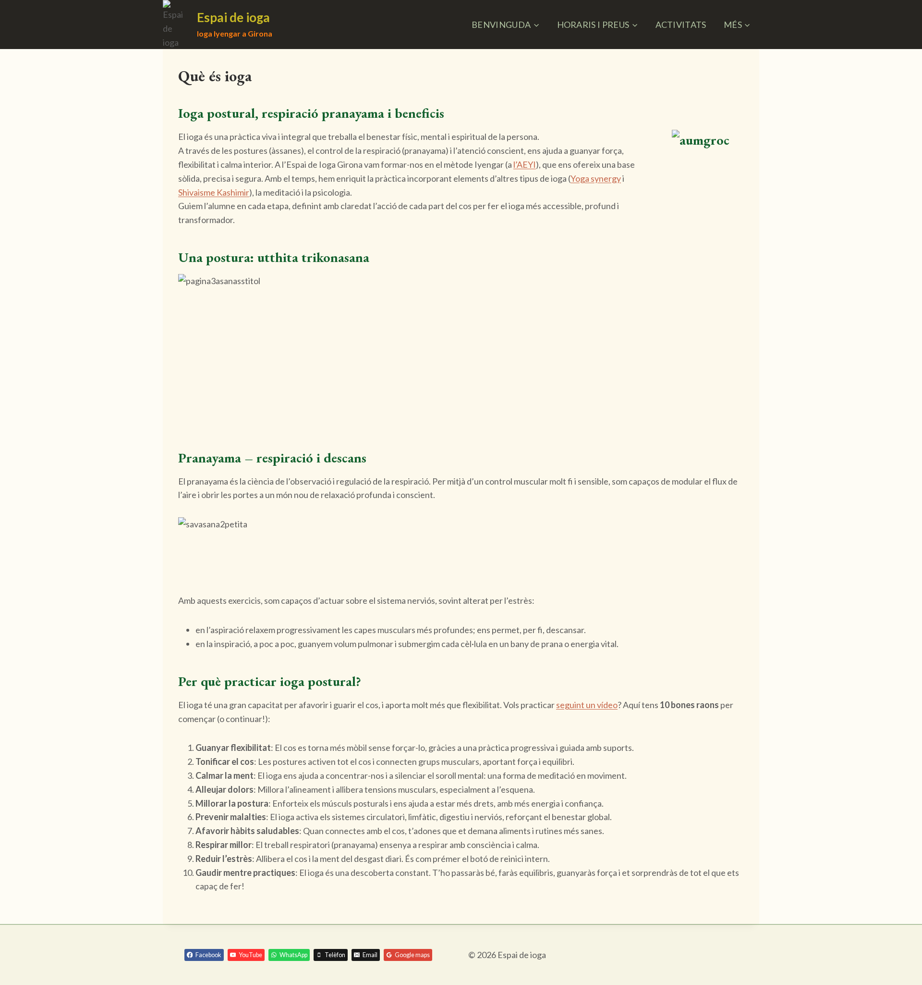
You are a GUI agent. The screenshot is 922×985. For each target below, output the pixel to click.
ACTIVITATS (680, 24)
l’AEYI (524, 164)
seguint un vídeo (587, 704)
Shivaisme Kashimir (213, 192)
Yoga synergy (595, 178)
